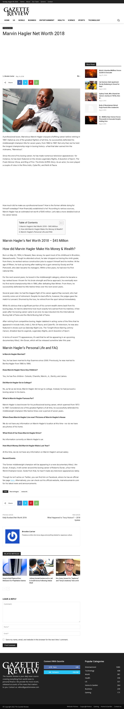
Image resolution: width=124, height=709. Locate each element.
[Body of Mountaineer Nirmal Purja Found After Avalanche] (91, 108)
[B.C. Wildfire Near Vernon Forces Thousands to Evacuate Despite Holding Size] (91, 120)
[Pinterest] (30, 82)
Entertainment (7, 28)
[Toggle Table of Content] (60, 223)
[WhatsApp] (36, 82)
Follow (75, 672)
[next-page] (8, 588)
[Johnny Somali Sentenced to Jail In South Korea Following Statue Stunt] (41, 567)
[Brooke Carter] (12, 536)
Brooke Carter (9, 76)
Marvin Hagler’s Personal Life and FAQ (36, 232)
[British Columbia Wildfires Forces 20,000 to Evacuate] (91, 73)
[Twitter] (25, 82)
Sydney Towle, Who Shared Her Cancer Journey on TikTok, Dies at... (109, 96)
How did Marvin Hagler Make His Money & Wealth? (42, 229)
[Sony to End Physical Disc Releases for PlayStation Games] (15, 567)
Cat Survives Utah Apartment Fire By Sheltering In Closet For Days (109, 84)
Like (77, 667)
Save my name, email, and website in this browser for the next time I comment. (37, 640)
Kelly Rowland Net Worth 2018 (15, 518)
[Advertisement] (41, 54)
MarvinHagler (14, 491)
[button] (118, 20)
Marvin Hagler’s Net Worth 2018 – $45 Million (39, 226)
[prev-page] (4, 588)
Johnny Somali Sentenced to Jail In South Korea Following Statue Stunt (41, 580)
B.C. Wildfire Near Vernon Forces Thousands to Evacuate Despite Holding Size (110, 119)
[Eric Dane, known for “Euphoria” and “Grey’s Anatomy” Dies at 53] (68, 567)
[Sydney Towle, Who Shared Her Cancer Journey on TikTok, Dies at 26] (91, 97)
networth (24, 491)
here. (13, 480)
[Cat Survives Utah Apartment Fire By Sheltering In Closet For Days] (91, 85)
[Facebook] (19, 82)
